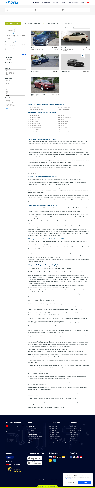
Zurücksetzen (22, 54)
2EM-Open (30, 442)
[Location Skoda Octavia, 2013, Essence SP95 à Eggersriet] (45, 62)
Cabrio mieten (73, 436)
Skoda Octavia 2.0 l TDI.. (37, 94)
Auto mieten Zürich (34, 115)
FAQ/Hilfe (55, 2)
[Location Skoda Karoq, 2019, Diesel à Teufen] (75, 38)
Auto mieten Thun (62, 119)
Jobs (7, 429)
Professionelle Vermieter (33, 438)
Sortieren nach (69, 27)
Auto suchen (35, 2)
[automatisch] (15, 82)
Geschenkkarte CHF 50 (75, 428)
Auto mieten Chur (53, 438)
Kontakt (8, 436)
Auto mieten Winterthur (36, 127)
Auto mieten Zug (62, 125)
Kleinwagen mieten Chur (64, 107)
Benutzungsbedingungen (41, 479)
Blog (7, 432)
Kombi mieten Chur (34, 107)
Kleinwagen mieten (74, 440)
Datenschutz (54, 479)
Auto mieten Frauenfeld (64, 131)
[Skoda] (15, 95)
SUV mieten (72, 438)
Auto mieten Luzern (35, 123)
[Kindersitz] (15, 101)
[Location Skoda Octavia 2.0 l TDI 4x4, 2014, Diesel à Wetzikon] (45, 85)
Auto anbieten (46, 2)
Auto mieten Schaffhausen (64, 117)
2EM (6, 19)
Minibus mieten (73, 432)
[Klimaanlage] (15, 104)
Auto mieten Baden (63, 121)
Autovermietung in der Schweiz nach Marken (78, 444)
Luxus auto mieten (74, 434)
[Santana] (15, 90)
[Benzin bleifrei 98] (15, 72)
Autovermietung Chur (12, 19)
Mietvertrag (31, 432)
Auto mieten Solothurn (35, 129)
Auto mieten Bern (34, 121)
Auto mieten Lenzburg (63, 129)
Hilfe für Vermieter (32, 434)
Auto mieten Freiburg (35, 117)
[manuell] (15, 80)
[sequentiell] (15, 83)
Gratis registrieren (73, 2)
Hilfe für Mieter (31, 426)
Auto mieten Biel (62, 115)
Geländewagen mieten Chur (36, 109)
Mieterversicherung (32, 428)
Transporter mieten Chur (64, 109)
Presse (7, 434)
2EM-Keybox (31, 440)
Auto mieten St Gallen (35, 125)
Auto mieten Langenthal (64, 134)
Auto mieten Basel (34, 119)
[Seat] (15, 92)
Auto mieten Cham (62, 127)
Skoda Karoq (65, 48)
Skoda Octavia (34, 71)
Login (63, 2)
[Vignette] (15, 100)
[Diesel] (15, 71)
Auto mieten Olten (62, 123)
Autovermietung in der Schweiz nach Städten (57, 444)
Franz (82, 2)
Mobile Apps (73, 426)
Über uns (8, 427)
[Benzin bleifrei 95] (15, 73)
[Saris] (15, 91)
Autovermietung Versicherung (35, 436)
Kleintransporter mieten (75, 430)
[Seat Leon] (15, 94)
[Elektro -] (15, 75)
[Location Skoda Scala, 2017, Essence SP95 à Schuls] (45, 38)
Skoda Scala (34, 48)
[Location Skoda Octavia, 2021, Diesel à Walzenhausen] (75, 62)
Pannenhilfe (31, 430)
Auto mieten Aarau (34, 131)
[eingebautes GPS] (15, 103)
